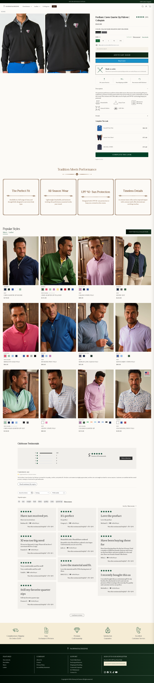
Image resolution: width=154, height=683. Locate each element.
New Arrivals (6, 660)
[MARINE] (5, 289)
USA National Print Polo (125, 428)
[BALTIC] (13, 289)
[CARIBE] (46, 422)
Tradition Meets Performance (77, 169)
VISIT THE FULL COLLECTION (138, 232)
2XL (121, 40)
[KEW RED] (80, 422)
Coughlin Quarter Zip (87, 428)
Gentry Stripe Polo (48, 428)
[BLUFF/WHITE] (103, 422)
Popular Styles (11, 228)
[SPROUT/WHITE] (88, 422)
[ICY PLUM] (54, 289)
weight (29, 501)
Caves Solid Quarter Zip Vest (14, 428)
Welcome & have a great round (77, 1)
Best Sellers (6, 662)
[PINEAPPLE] (58, 289)
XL (114, 40)
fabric (40, 501)
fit (19, 501)
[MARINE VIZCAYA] (80, 356)
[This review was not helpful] (51, 527)
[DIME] (31, 356)
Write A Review (126, 458)
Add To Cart (142, 165)
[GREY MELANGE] (121, 289)
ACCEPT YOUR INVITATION (115, 664)
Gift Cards (143, 2)
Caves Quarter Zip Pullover (51, 295)
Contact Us (73, 672)
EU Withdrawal (74, 670)
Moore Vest (120, 295)
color (52, 501)
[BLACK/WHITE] (106, 422)
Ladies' (11, 232)
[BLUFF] (13, 356)
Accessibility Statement (43, 667)
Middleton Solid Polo (12, 362)
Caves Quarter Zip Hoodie (13, 295)
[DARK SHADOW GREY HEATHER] (104, 32)
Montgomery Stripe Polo (125, 362)
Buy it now (122, 61)
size (23, 501)
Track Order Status (75, 660)
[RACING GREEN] (9, 289)
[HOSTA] (43, 289)
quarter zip (59, 501)
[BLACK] (35, 356)
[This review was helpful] (48, 527)
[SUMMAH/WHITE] (95, 422)
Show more (68, 502)
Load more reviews (77, 615)
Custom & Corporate (76, 667)
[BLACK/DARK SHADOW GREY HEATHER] (98, 32)
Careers (39, 662)
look (34, 501)
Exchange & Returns (76, 662)
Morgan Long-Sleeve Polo (88, 362)
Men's (5, 232)
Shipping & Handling (76, 665)
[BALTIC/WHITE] (99, 422)
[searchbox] (24, 492)
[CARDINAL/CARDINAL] (65, 289)
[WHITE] (16, 289)
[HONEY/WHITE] (91, 422)
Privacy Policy (41, 665)
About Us (39, 660)
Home (3, 11)
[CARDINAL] (28, 356)
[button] (150, 6)
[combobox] (42, 492)
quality (46, 501)
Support (149, 2)
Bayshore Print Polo (49, 362)
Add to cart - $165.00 (122, 55)
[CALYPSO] (46, 289)
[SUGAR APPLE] (20, 289)
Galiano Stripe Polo (86, 295)
